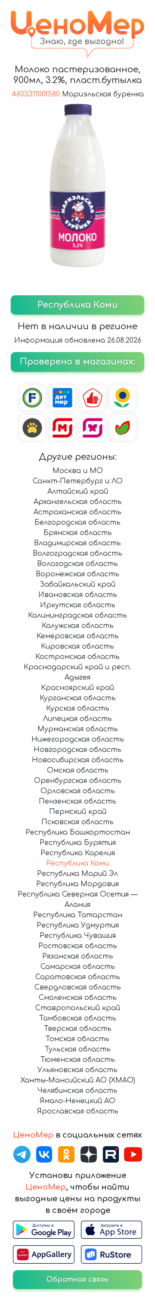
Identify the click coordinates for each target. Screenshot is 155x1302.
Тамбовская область (77, 1018)
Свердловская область (77, 987)
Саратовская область (77, 977)
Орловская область (77, 791)
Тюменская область (77, 1060)
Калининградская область (77, 615)
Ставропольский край (77, 1008)
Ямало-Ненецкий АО (77, 1101)
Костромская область (77, 657)
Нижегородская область (77, 739)
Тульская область (78, 1049)
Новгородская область (77, 750)
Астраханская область (77, 512)
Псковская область (77, 822)
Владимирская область (77, 543)
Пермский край (77, 812)
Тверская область (78, 1029)
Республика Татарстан (77, 915)
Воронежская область (77, 574)
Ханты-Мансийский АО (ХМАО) (77, 1080)
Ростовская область (77, 946)
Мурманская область (77, 729)
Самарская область (77, 967)
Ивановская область (77, 595)
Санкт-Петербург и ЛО (78, 481)
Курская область (77, 708)
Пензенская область (77, 801)
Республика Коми (77, 863)
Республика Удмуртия (78, 925)
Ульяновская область (77, 1070)
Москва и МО (78, 471)
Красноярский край (77, 688)
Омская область (77, 770)
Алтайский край (77, 491)
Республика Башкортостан (77, 832)
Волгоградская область (77, 553)
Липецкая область (77, 719)
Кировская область (77, 646)
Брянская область (77, 533)
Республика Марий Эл (77, 874)
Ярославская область (77, 1111)
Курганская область (78, 698)
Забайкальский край (77, 584)
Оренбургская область (77, 781)
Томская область (77, 1039)
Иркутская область (77, 605)
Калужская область (78, 626)
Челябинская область (77, 1091)
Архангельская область (78, 502)
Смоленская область (78, 998)
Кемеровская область (78, 636)
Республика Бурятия (78, 843)
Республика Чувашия (78, 936)
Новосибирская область (78, 760)
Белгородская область (77, 522)
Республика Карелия (77, 853)
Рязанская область (77, 956)
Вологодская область (77, 564)
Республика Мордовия (77, 884)
